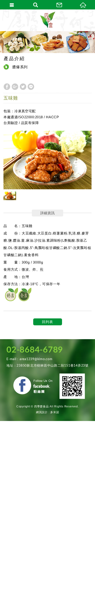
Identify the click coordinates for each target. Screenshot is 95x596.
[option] (47, 160)
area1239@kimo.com (36, 359)
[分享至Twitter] (23, 86)
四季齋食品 (47, 20)
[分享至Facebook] (6, 86)
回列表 (47, 322)
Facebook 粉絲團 (33, 386)
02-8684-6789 (34, 350)
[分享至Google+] (15, 86)
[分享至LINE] (30, 86)
